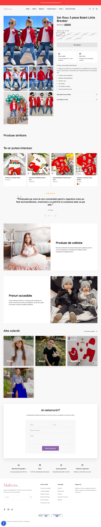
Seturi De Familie (70, 9)
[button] (3, 523)
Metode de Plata (45, 497)
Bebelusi (41, 9)
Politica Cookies (44, 494)
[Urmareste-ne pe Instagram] (8, 509)
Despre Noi (61, 491)
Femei (60, 9)
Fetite (27, 9)
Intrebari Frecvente (63, 497)
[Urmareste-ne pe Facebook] (5, 509)
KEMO (20, 521)
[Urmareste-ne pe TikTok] (12, 509)
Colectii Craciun (51, 9)
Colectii (60, 488)
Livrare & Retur (44, 500)
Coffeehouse (27, 521)
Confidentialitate (45, 491)
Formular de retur (45, 503)
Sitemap (60, 500)
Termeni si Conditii (45, 488)
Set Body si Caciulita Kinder (12, 177)
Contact (60, 494)
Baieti (34, 9)
